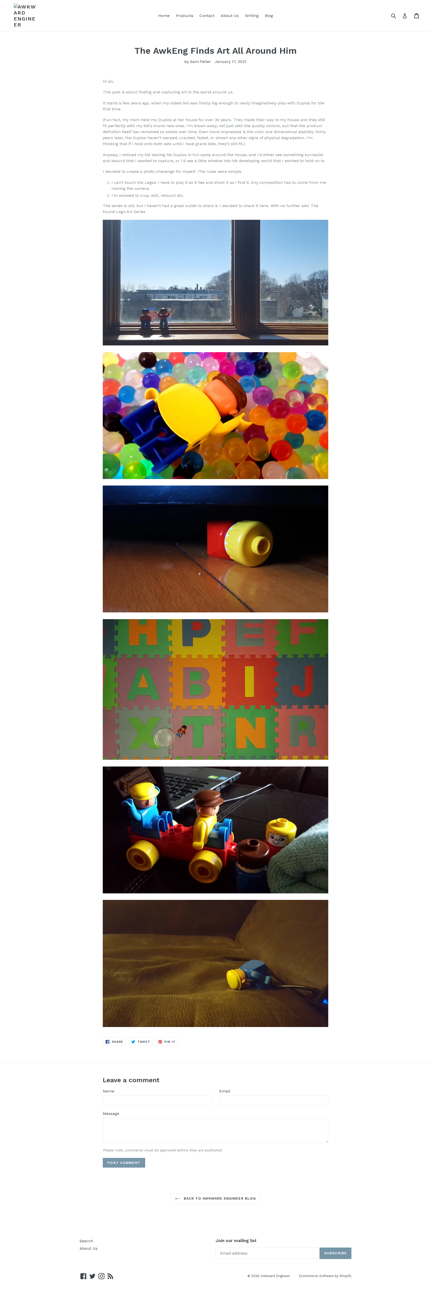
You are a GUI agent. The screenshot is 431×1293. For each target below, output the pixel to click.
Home (164, 15)
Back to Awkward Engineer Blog (219, 1198)
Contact (207, 15)
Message (111, 1113)
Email (224, 1091)
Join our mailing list (236, 1240)
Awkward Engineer (275, 1276)
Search (86, 1241)
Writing (252, 15)
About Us (230, 15)
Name (108, 1091)
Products (184, 15)
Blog (269, 15)
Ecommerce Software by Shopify (325, 1276)
